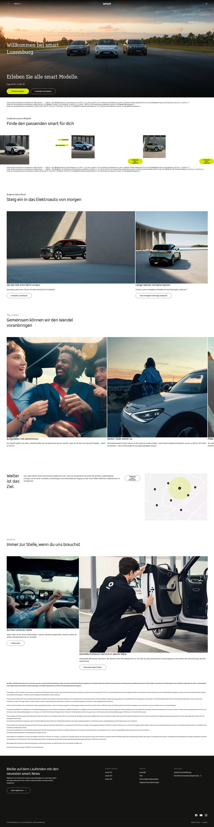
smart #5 (108, 779)
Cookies (204, 822)
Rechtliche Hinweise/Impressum (186, 776)
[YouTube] (201, 815)
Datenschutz (195, 822)
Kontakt (143, 772)
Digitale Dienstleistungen (149, 782)
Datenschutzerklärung (182, 772)
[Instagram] (206, 815)
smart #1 (108, 772)
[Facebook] (196, 815)
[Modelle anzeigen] (18, 90)
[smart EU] (107, 4)
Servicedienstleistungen (149, 779)
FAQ (141, 776)
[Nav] (8, 3)
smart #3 (108, 776)
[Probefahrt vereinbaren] (43, 90)
